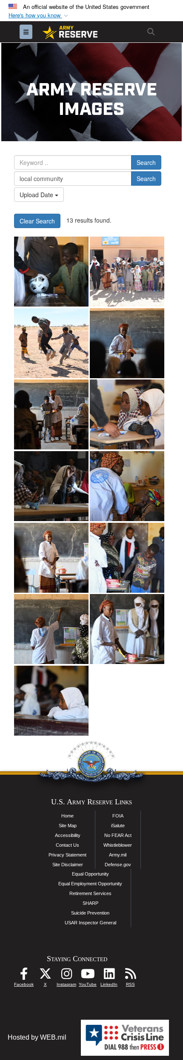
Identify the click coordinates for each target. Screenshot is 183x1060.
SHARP (90, 903)
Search (146, 162)
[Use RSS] (130, 975)
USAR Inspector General (90, 922)
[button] (39, 15)
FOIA (117, 815)
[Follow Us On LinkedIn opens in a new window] (109, 975)
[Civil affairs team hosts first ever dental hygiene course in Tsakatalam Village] (51, 272)
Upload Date (37, 194)
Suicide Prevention (90, 912)
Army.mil (117, 854)
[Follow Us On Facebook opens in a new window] (23, 975)
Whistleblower (117, 845)
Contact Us (67, 845)
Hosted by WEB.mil (37, 1037)
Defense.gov (118, 864)
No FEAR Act (118, 835)
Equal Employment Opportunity (90, 883)
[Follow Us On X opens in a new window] (45, 975)
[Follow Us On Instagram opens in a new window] (66, 975)
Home (67, 815)
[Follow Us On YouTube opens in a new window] (87, 975)
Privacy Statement (67, 854)
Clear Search (37, 221)
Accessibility (67, 835)
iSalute (118, 825)
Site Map (68, 825)
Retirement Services (90, 893)
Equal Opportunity (90, 873)
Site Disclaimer (67, 864)
